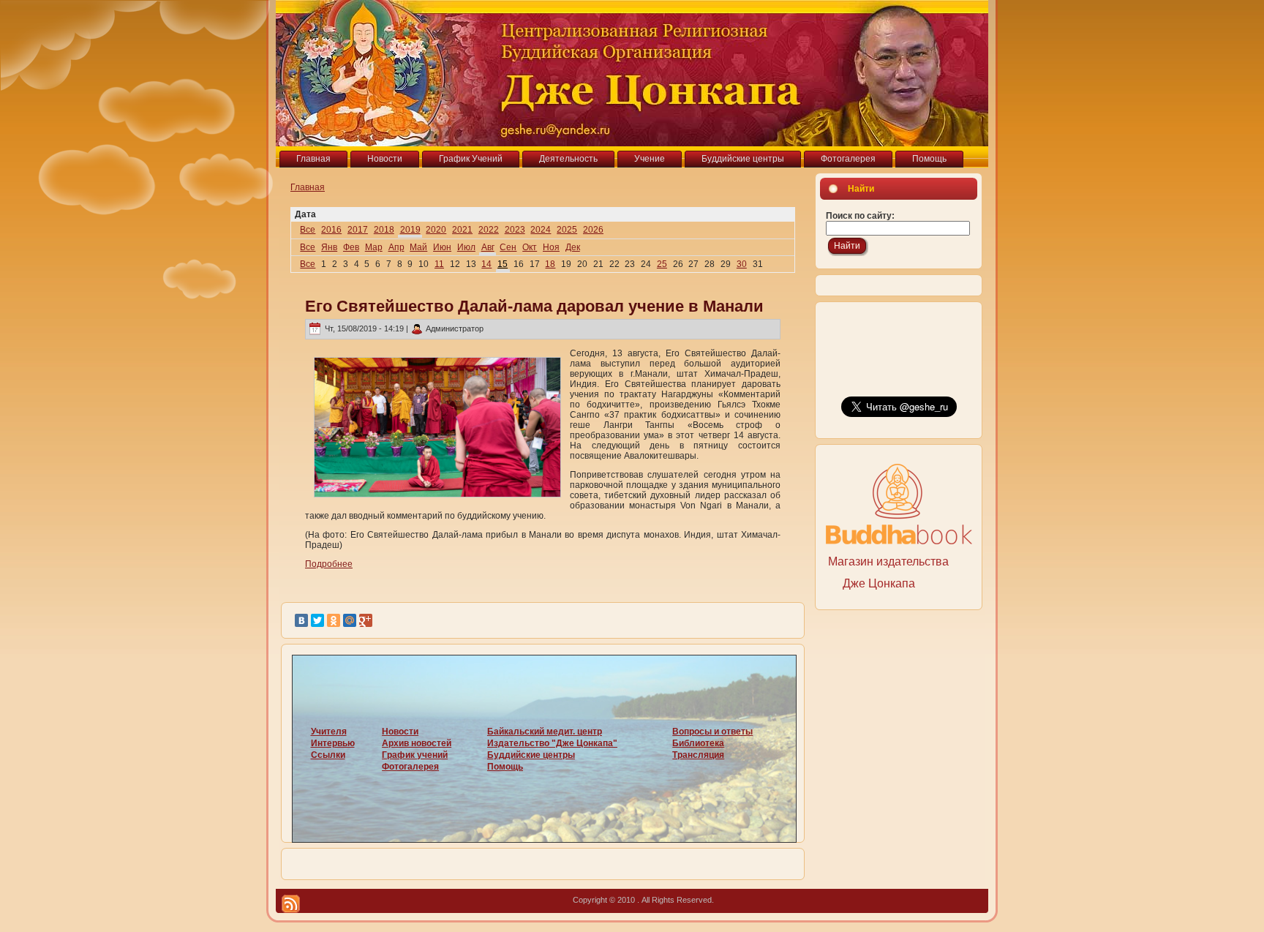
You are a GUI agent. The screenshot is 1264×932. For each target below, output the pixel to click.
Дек (572, 247)
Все (307, 230)
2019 (410, 230)
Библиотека (698, 743)
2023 (515, 230)
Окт (529, 247)
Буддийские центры (531, 755)
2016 (331, 230)
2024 (540, 230)
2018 (384, 230)
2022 (488, 230)
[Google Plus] (365, 620)
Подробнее (329, 564)
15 (502, 264)
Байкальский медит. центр (544, 731)
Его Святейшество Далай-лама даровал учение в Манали (534, 306)
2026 (593, 230)
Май (418, 247)
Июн (442, 247)
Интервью (333, 743)
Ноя (551, 247)
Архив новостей (416, 743)
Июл (466, 247)
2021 (462, 230)
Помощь (505, 767)
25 (662, 264)
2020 (436, 230)
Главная (307, 187)
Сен (508, 247)
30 (742, 264)
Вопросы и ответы (712, 731)
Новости (400, 731)
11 (439, 264)
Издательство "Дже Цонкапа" (552, 743)
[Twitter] (317, 620)
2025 (567, 230)
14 (486, 264)
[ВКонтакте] (301, 620)
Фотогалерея (410, 767)
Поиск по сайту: (860, 216)
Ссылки (328, 755)
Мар (374, 247)
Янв (329, 247)
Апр (396, 247)
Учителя (329, 731)
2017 (357, 230)
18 (550, 264)
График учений (415, 755)
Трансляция (698, 755)
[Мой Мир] (349, 620)
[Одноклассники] (333, 620)
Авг (487, 247)
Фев (351, 247)
